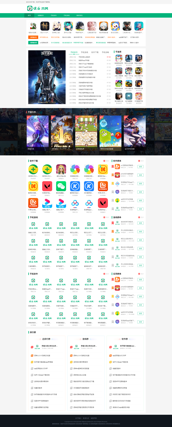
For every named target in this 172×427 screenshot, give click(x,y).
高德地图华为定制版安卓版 (87, 77)
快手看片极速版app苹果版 (128, 346)
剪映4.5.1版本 (134, 42)
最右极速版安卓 (67, 42)
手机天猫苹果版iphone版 (86, 93)
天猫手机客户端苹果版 (86, 86)
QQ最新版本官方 (90, 42)
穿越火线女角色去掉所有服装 (50, 346)
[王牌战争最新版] (47, 51)
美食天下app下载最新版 (86, 64)
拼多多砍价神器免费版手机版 (88, 99)
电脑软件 (41, 15)
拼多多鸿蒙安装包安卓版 (86, 103)
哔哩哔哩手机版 (78, 42)
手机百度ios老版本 (84, 57)
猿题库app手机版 (84, 60)
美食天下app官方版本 (85, 67)
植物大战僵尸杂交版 (101, 37)
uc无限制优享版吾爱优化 (45, 42)
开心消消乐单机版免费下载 (128, 264)
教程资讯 (80, 15)
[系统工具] (73, 57)
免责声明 (94, 418)
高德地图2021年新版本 (86, 74)
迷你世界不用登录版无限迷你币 (79, 37)
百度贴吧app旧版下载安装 (128, 207)
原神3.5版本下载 (113, 37)
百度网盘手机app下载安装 (128, 182)
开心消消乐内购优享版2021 (128, 230)
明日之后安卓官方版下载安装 (128, 239)
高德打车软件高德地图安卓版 (88, 70)
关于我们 (78, 418)
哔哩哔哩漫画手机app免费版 (112, 42)
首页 (29, 15)
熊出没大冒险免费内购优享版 (67, 37)
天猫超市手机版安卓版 (86, 89)
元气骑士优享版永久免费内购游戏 (135, 37)
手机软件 (54, 15)
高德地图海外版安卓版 (86, 82)
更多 (107, 161)
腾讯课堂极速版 (101, 42)
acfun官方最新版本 (127, 174)
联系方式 (86, 418)
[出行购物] (73, 70)
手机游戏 (67, 15)
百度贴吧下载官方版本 (128, 191)
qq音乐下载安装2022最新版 (124, 42)
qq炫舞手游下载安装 (124, 37)
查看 (140, 166)
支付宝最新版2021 (56, 42)
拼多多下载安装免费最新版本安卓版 (90, 96)
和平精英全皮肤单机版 (45, 37)
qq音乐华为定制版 (127, 199)
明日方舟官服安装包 (56, 37)
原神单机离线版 (90, 37)
